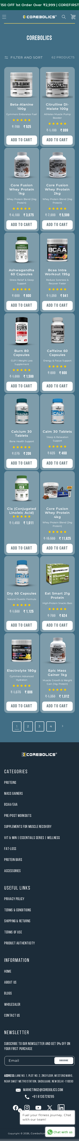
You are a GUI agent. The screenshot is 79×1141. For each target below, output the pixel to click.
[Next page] (62, 726)
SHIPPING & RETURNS (17, 921)
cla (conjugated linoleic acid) (21, 511)
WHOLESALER (12, 1005)
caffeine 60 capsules (57, 355)
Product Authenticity (19, 943)
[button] (63, 16)
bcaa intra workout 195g (57, 276)
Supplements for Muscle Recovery (28, 827)
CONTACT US (12, 1016)
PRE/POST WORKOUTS (17, 816)
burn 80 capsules (21, 357)
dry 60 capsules (21, 596)
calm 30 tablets (57, 436)
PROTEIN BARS (13, 860)
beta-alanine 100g (21, 109)
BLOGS (8, 994)
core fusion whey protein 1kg (21, 193)
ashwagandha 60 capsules (21, 276)
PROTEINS (10, 783)
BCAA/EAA (11, 805)
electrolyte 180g (21, 674)
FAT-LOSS (10, 849)
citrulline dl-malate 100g (57, 110)
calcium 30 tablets (21, 436)
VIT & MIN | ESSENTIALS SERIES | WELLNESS (32, 838)
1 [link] (16, 726)
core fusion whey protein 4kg (57, 517)
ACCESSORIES (12, 871)
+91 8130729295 (43, 1097)
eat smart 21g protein (57, 598)
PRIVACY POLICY (14, 899)
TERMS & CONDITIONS (17, 910)
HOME (7, 972)
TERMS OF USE (13, 932)
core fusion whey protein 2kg (57, 193)
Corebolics (37, 1133)
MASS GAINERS (13, 794)
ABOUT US (10, 983)
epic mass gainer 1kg (57, 676)
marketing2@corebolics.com (43, 1090)
